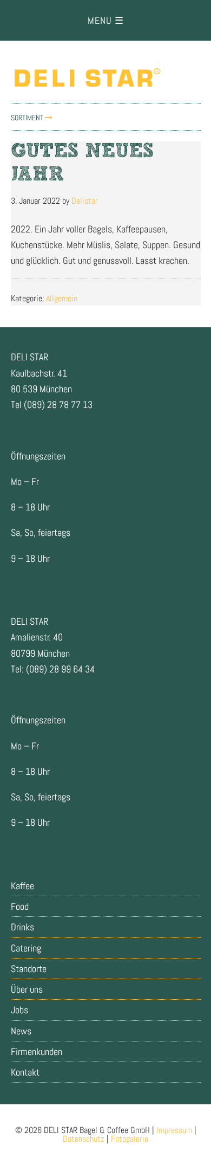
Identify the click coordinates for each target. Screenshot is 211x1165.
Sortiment (28, 117)
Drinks (22, 927)
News (21, 1031)
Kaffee (22, 885)
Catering (26, 948)
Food (20, 906)
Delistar (106, 77)
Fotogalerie (129, 1138)
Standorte (29, 968)
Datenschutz (83, 1138)
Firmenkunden (36, 1051)
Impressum (174, 1130)
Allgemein (61, 298)
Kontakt (25, 1072)
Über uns (27, 989)
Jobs (19, 1010)
